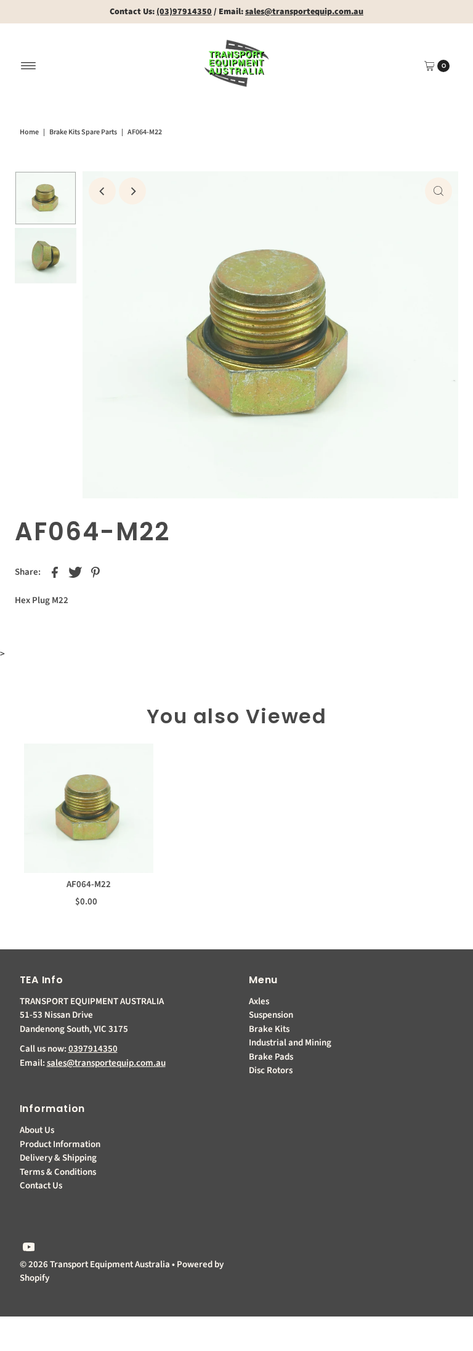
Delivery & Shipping (58, 1157)
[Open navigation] (28, 66)
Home (29, 132)
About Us (37, 1130)
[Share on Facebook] (55, 572)
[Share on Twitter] (75, 572)
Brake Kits (269, 1029)
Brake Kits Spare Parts (83, 132)
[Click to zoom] (438, 191)
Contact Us (41, 1185)
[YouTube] (29, 1248)
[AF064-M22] (88, 808)
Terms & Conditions (58, 1172)
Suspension (271, 1014)
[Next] (132, 191)
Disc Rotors (271, 1070)
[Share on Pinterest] (95, 572)
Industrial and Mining (290, 1042)
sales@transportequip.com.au (106, 1063)
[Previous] (102, 191)
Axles (259, 1001)
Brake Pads (271, 1056)
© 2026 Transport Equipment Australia (95, 1264)
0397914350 (93, 1048)
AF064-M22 (89, 884)
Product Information (60, 1144)
